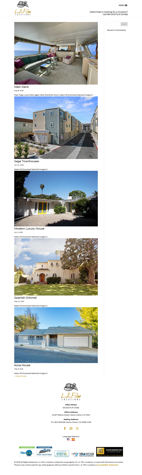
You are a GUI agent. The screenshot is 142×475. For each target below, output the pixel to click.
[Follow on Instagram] (71, 428)
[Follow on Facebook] (64, 428)
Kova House (22, 365)
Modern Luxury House (29, 228)
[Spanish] (73, 439)
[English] (68, 439)
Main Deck (21, 87)
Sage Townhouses (26, 161)
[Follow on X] (77, 428)
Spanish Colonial (25, 297)
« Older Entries (20, 376)
